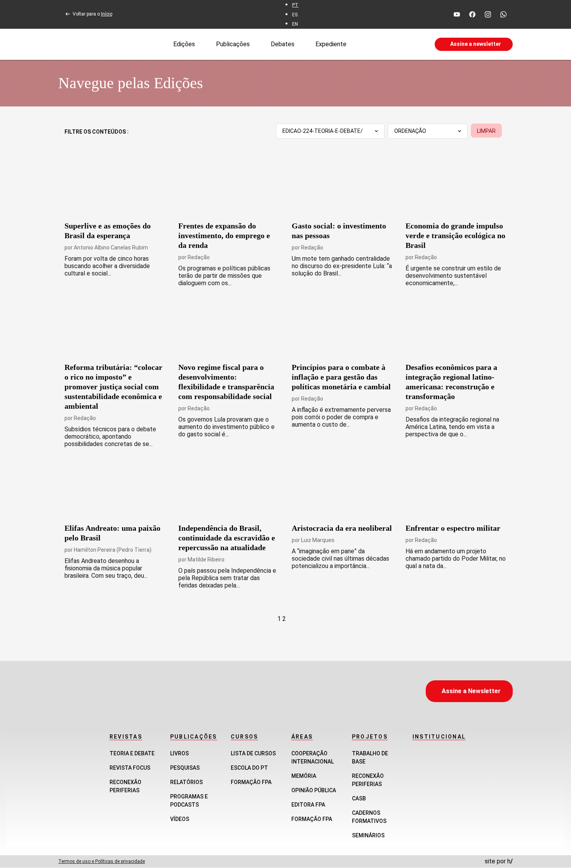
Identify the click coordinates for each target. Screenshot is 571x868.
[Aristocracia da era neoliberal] (342, 488)
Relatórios (186, 782)
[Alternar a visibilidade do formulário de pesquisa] (390, 44)
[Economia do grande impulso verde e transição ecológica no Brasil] (456, 186)
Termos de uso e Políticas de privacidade (101, 861)
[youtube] (457, 14)
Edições (184, 43)
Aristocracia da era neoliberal (342, 528)
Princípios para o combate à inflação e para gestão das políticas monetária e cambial (341, 377)
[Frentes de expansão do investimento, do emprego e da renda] (229, 186)
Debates (282, 43)
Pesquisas (185, 768)
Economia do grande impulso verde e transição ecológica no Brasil (455, 235)
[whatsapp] (503, 14)
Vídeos (179, 819)
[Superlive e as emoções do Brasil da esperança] (115, 186)
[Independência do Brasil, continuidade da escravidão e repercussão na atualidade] (229, 488)
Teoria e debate (132, 753)
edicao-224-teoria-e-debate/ (322, 131)
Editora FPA (308, 805)
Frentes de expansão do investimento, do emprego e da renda (224, 235)
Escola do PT (249, 768)
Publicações (233, 43)
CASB (359, 798)
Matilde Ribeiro (206, 559)
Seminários (368, 835)
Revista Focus (130, 768)
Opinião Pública (313, 790)
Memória (303, 776)
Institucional (439, 737)
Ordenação (410, 131)
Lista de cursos (253, 753)
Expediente (330, 43)
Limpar (486, 131)
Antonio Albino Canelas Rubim (111, 247)
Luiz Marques (317, 540)
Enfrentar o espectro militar (453, 528)
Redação (199, 257)
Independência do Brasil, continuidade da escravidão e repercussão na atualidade (226, 538)
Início (106, 14)
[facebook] (472, 14)
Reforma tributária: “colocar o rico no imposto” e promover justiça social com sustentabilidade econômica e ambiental (113, 386)
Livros (179, 753)
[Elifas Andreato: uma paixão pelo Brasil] (115, 488)
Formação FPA (251, 782)
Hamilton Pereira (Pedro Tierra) (112, 550)
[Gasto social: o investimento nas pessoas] (342, 186)
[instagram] (488, 14)
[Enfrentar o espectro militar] (456, 488)
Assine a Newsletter (471, 691)
